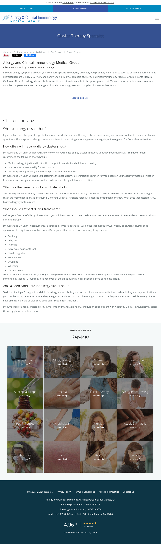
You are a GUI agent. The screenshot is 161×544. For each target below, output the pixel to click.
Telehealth (68, 2)
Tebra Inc (48, 491)
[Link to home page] (28, 18)
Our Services (56, 52)
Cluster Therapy (74, 52)
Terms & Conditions (84, 491)
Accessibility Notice (109, 491)
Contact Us (128, 491)
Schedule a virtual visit (102, 2)
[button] (80, 8)
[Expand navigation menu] (156, 18)
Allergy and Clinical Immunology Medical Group (24, 52)
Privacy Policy (64, 491)
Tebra (94, 532)
